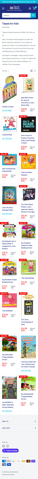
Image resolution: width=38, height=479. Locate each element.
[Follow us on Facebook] (3, 446)
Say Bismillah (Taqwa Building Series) (9, 281)
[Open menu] (3, 8)
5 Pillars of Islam (8, 107)
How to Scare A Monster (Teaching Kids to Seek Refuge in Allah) (28, 139)
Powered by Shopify (8, 474)
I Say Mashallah (7, 311)
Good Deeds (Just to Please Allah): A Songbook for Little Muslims (9, 245)
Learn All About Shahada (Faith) (7, 209)
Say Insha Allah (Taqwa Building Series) (7, 357)
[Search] (33, 15)
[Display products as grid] (31, 71)
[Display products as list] (35, 71)
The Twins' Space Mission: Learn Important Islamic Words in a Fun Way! (28, 208)
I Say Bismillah (7, 135)
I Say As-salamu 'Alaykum (26, 173)
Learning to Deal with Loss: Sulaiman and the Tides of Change (28, 364)
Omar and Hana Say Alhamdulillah (8, 170)
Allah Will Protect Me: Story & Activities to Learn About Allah (27, 101)
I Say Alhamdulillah (27, 278)
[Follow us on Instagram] (7, 446)
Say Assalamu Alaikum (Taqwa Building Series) (26, 245)
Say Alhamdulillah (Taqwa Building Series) (27, 396)
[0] (34, 8)
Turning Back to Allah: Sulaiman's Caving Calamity (8, 404)
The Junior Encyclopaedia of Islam (27, 322)
